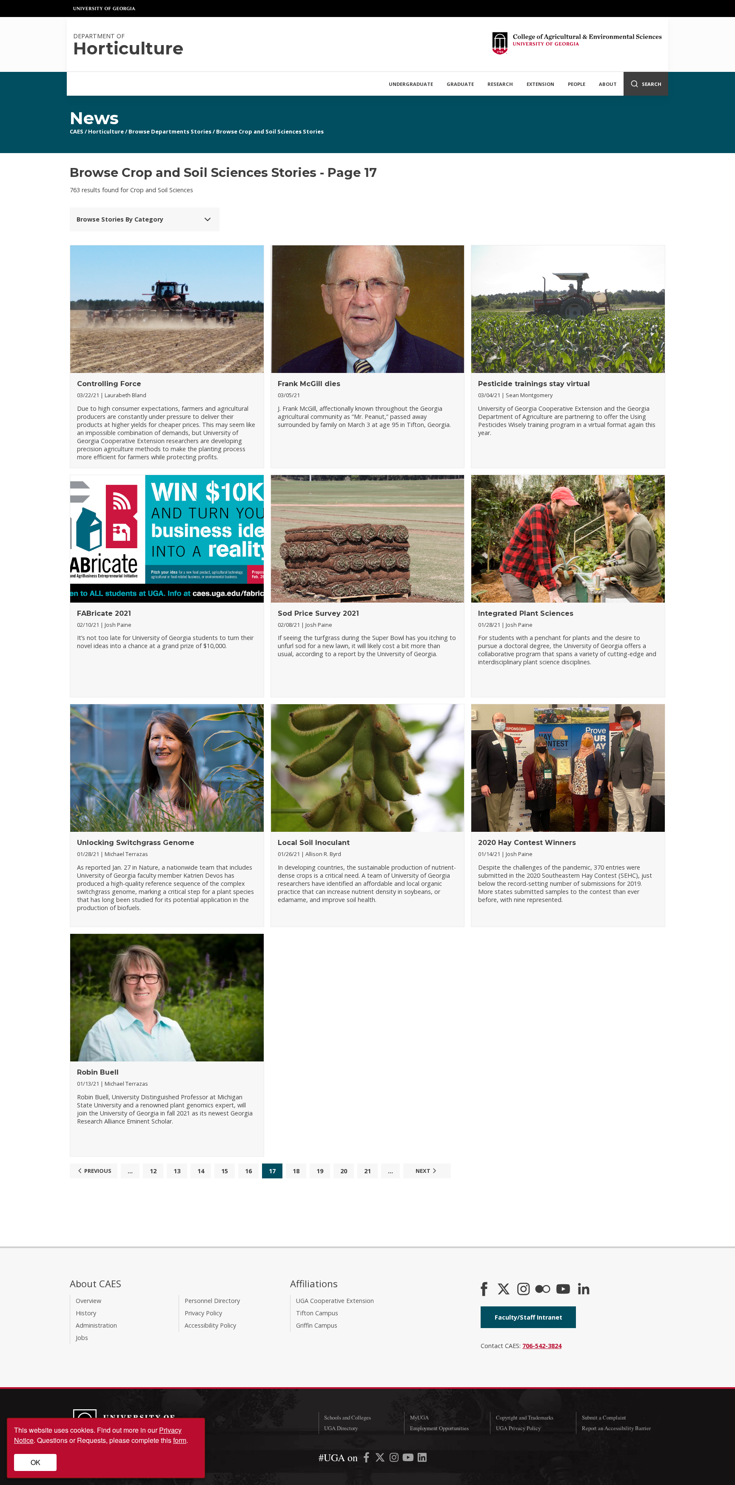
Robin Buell (98, 1072)
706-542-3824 (541, 1346)
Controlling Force (109, 384)
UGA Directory (341, 1428)
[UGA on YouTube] (409, 1458)
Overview (88, 1301)
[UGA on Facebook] (367, 1458)
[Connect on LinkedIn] (583, 1290)
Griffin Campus (316, 1325)
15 (224, 1171)
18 (296, 1171)
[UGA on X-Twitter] (381, 1458)
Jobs (82, 1338)
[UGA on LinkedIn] (422, 1458)
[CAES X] (504, 1290)
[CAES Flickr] (543, 1290)
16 (248, 1171)
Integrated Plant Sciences (525, 613)
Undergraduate (411, 84)
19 (319, 1171)
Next (423, 1171)
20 (343, 1171)
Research (500, 84)
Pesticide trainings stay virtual (534, 384)
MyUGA (419, 1417)
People (576, 84)
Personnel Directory (212, 1301)
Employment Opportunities (439, 1428)
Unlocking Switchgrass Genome (135, 843)
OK (35, 1462)
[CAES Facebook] (484, 1290)
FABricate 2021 (104, 613)
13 (177, 1171)
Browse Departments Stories (169, 131)
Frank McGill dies (309, 384)
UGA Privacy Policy (518, 1428)
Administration (96, 1325)
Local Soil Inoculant (314, 843)
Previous (97, 1171)
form (179, 1440)
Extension (540, 84)
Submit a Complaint (604, 1417)
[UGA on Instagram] (395, 1458)
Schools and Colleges (347, 1417)
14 (200, 1171)
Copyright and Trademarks (524, 1417)
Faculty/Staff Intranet (528, 1317)
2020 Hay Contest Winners (527, 843)
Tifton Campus (317, 1313)
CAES (76, 131)
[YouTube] (563, 1290)
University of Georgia (104, 8)
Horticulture (106, 131)
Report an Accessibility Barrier (616, 1428)
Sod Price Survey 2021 (318, 613)
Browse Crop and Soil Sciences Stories (270, 131)
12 (153, 1171)
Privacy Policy (203, 1313)
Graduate (460, 84)
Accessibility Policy (210, 1325)
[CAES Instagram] (524, 1290)
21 (367, 1171)
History (86, 1313)
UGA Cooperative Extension (335, 1301)
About (608, 84)
